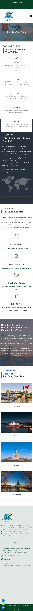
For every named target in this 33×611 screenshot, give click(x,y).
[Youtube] (18, 610)
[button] (30, 15)
